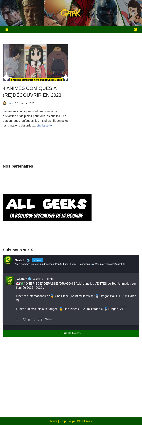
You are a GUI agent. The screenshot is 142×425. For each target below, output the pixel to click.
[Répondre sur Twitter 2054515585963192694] (18, 320)
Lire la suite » (45, 125)
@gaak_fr (38, 279)
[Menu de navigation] (7, 30)
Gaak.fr (22, 278)
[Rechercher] (135, 29)
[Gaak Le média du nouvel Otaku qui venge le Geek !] (71, 13)
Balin (10, 103)
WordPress (84, 421)
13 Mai (50, 279)
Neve (53, 421)
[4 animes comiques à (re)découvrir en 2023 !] (35, 62)
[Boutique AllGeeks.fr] (47, 237)
